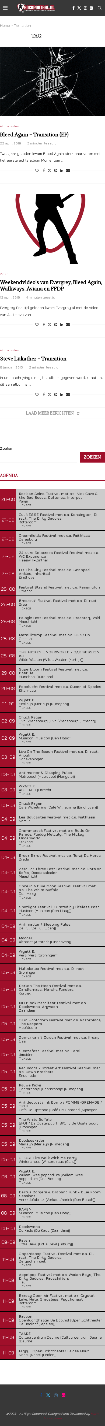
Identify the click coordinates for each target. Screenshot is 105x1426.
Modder (25, 938)
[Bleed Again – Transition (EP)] (52, 81)
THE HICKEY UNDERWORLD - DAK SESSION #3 (59, 654)
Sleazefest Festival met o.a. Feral (49, 1050)
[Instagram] (85, 8)
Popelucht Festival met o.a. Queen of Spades (60, 686)
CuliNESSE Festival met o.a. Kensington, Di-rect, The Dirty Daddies (59, 516)
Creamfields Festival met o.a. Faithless (54, 535)
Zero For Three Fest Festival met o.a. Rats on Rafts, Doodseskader (60, 870)
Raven (24, 1240)
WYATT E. (27, 786)
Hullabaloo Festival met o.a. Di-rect (51, 968)
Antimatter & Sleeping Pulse (45, 772)
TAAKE (25, 1333)
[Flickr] (91, 8)
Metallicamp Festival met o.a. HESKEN (54, 634)
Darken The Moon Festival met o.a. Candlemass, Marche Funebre (50, 987)
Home (5, 25)
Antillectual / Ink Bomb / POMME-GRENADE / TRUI (60, 1104)
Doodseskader (31, 1140)
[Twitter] (79, 8)
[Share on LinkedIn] (61, 170)
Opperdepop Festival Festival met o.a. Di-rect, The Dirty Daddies (56, 1255)
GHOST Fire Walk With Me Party (48, 1157)
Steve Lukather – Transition (33, 358)
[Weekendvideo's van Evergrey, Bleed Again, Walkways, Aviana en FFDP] (52, 229)
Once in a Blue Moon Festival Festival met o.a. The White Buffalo (57, 888)
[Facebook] (73, 8)
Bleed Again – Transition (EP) (34, 134)
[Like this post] (37, 170)
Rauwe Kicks (30, 1085)
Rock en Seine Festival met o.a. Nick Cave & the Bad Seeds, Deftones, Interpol (58, 495)
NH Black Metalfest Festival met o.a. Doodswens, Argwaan (53, 1004)
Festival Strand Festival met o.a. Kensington (59, 587)
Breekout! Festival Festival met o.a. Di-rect (58, 600)
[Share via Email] (68, 170)
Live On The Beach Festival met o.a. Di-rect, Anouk (59, 753)
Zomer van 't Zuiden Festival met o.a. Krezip (59, 1037)
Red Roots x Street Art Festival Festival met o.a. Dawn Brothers (59, 1070)
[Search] (99, 8)
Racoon (25, 1316)
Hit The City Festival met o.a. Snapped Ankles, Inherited (54, 571)
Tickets (25, 504)
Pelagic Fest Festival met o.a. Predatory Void (59, 617)
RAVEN (25, 1209)
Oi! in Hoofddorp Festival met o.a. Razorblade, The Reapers (60, 1022)
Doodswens (29, 1226)
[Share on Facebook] (44, 170)
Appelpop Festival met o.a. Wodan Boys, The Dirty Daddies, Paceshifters (59, 1276)
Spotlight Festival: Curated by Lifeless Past (59, 906)
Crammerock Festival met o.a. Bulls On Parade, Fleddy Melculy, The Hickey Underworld (54, 834)
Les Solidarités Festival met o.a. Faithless (57, 817)
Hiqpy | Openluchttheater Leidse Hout (54, 1351)
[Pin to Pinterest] (55, 170)
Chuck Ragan (30, 717)
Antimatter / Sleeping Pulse (45, 924)
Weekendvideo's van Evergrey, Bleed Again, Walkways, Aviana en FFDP (51, 285)
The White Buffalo (35, 1119)
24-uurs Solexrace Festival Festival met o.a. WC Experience (59, 554)
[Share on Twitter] (49, 170)
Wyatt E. (27, 700)
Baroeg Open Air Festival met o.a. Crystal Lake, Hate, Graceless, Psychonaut (56, 1297)
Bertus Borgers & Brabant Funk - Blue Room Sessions (60, 1194)
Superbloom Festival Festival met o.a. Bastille (53, 671)
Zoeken (6, 448)
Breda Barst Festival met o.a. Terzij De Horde (60, 855)
